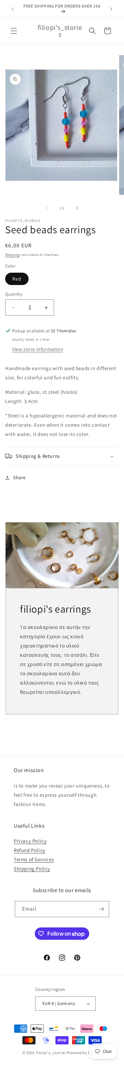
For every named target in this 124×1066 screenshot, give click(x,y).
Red (16, 279)
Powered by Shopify (84, 1052)
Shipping (12, 254)
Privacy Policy (30, 841)
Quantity (13, 294)
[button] (13, 30)
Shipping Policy (32, 868)
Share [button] (19, 477)
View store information (37, 349)
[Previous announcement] (12, 8)
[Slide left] (46, 207)
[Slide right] (77, 207)
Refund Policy (29, 850)
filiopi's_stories (50, 1052)
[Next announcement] (111, 8)
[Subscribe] (101, 909)
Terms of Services (34, 859)
